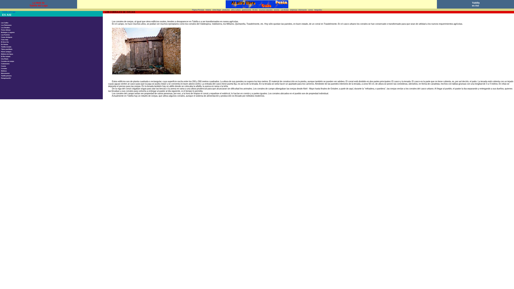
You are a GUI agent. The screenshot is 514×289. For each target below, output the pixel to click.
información (302, 10)
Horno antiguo (6, 51)
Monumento (5, 73)
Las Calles (4, 23)
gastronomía (246, 10)
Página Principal (198, 10)
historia (208, 10)
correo (310, 10)
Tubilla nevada (6, 47)
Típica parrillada (6, 49)
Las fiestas (285, 10)
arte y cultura (236, 10)
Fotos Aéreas (5, 30)
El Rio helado (5, 56)
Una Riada (4, 59)
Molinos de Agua (7, 54)
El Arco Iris (5, 42)
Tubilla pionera (6, 76)
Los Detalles (5, 27)
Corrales (4, 68)
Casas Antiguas (6, 37)
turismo (276, 10)
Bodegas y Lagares (8, 32)
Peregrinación (6, 78)
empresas (293, 10)
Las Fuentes (5, 35)
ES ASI (6, 14)
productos (226, 10)
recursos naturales (266, 10)
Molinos (4, 71)
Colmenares (5, 63)
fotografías (318, 10)
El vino (255, 10)
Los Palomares (6, 25)
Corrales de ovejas (7, 61)
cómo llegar (216, 10)
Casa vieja (4, 39)
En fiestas (4, 44)
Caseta (3, 66)
